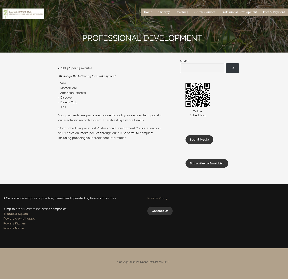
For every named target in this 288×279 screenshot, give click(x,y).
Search (185, 61)
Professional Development (239, 12)
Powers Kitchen (14, 223)
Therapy (164, 12)
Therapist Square (15, 213)
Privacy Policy (157, 198)
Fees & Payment (274, 12)
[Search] (232, 68)
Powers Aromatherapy (19, 218)
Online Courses (204, 12)
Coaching (182, 12)
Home (148, 12)
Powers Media (13, 228)
